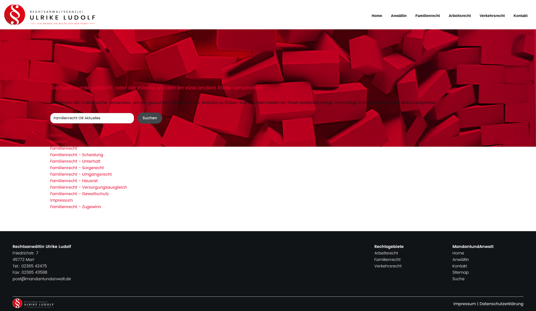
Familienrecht (427, 16)
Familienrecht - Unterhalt (75, 161)
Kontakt (521, 16)
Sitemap (460, 272)
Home (377, 16)
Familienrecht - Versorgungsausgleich (88, 187)
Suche (458, 279)
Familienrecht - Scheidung (76, 155)
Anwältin (399, 16)
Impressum (61, 200)
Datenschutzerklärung (501, 304)
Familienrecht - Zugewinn (75, 207)
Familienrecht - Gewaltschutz (79, 194)
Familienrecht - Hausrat (74, 181)
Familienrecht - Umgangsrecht (81, 174)
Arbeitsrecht (460, 16)
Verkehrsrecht (492, 16)
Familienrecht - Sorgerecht (77, 168)
